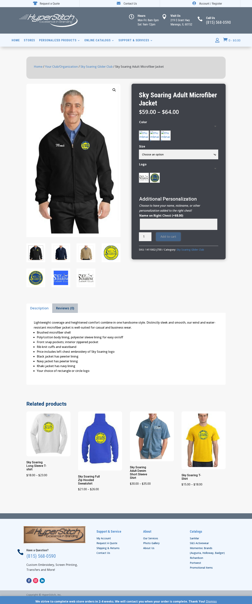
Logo (142, 164)
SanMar (194, 538)
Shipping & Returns (108, 548)
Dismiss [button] (211, 601)
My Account (103, 538)
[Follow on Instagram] (35, 580)
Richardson (196, 558)
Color (143, 122)
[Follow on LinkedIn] (42, 580)
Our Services (150, 538)
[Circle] (154, 177)
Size (142, 146)
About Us (148, 548)
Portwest (195, 563)
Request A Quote (106, 543)
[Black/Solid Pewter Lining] (143, 135)
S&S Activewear (199, 543)
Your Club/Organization (61, 67)
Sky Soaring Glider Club (96, 67)
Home (16, 40)
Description (39, 308)
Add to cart (168, 237)
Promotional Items (201, 567)
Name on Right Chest (161, 216)
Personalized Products (58, 40)
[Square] (143, 177)
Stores (29, 40)
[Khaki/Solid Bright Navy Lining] (165, 135)
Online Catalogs (97, 40)
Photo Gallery (151, 543)
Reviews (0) (65, 308)
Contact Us (103, 553)
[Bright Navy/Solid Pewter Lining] (154, 135)
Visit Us (175, 16)
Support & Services (133, 40)
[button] (114, 90)
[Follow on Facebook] (29, 580)
